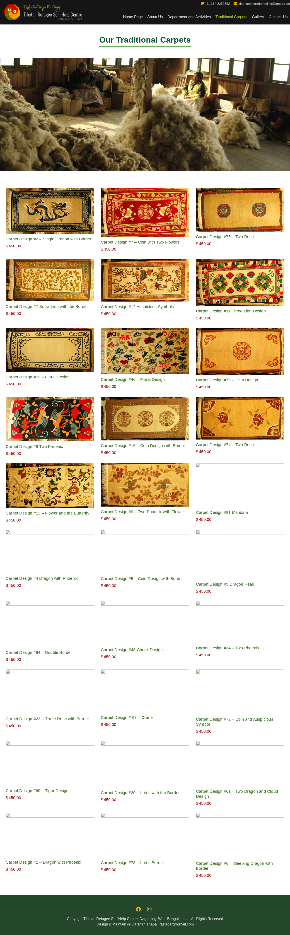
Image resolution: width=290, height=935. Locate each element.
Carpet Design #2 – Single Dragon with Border (49, 239)
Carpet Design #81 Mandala (222, 512)
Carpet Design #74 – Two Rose (225, 444)
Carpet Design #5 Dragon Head (225, 584)
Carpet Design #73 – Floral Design (38, 377)
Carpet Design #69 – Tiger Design (37, 790)
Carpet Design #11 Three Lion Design (231, 311)
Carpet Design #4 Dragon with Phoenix (42, 578)
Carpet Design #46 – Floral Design (133, 379)
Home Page (133, 17)
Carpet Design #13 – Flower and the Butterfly (47, 513)
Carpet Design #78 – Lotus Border (132, 862)
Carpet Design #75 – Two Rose (225, 236)
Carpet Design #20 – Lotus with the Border (140, 792)
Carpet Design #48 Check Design (132, 649)
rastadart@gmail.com (177, 924)
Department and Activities (189, 17)
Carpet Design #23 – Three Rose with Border (47, 719)
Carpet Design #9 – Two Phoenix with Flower (142, 512)
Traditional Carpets (231, 17)
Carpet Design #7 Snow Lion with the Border (47, 306)
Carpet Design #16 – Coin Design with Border (143, 445)
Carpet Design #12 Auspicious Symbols (137, 306)
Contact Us (278, 17)
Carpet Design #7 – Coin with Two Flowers (140, 242)
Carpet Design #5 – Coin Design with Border (142, 578)
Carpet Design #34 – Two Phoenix (227, 648)
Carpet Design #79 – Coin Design (227, 380)
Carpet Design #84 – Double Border (39, 652)
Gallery (258, 17)
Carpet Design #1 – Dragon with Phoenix (43, 862)
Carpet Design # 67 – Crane (127, 717)
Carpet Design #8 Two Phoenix (34, 446)
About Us (155, 17)
